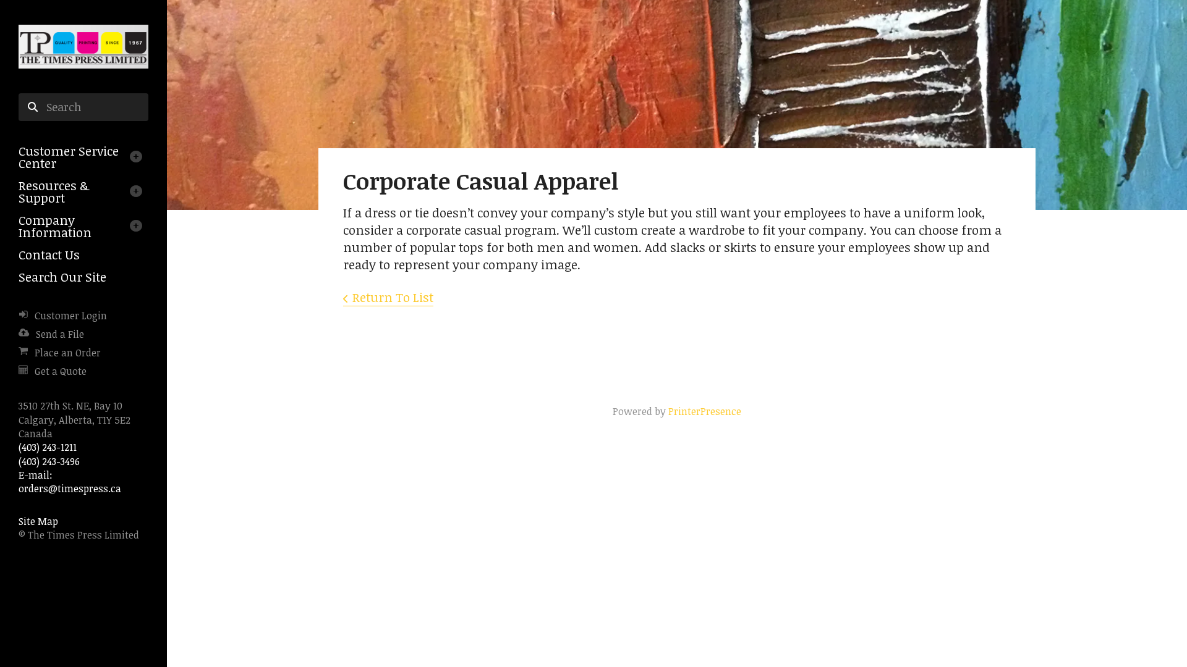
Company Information (55, 226)
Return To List (392, 297)
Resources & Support (54, 191)
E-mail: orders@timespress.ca (70, 481)
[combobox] (83, 107)
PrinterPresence (704, 411)
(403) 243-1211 (48, 447)
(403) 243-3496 (49, 461)
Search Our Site (62, 276)
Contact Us (49, 254)
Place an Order (68, 352)
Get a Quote (61, 371)
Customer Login (71, 315)
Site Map (38, 521)
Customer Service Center (69, 157)
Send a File (60, 334)
